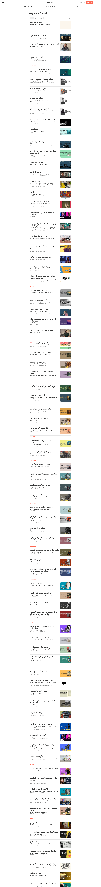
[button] (24, 6)
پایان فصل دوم (33, 704)
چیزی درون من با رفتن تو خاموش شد (42, 386)
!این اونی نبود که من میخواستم (40, 485)
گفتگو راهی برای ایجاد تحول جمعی (41, 79)
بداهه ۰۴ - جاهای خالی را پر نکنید (41, 69)
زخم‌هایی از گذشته (36, 172)
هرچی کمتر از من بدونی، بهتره (40, 637)
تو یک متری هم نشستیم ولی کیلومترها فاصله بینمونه (43, 152)
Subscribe (89, 2)
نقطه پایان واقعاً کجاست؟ (38, 691)
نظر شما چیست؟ (36, 712)
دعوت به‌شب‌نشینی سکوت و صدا (41, 330)
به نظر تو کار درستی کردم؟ (39, 647)
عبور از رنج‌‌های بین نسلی (38, 300)
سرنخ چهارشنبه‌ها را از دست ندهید (41, 680)
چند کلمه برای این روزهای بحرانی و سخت (38, 363)
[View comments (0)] (40, 27)
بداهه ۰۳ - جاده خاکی (37, 142)
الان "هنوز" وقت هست (37, 395)
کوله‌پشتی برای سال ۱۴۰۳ (39, 236)
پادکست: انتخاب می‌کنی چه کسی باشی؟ (44, 768)
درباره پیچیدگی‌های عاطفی (35, 693)
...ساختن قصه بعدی (36, 756)
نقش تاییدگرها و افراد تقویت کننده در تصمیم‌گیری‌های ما (42, 649)
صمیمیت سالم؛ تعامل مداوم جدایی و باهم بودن (40, 466)
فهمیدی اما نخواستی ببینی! (39, 671)
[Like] (30, 62)
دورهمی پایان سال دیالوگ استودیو (41, 452)
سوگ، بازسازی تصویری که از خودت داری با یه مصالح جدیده (42, 387)
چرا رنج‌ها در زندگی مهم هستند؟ (41, 267)
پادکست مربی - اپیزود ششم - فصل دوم (38, 812)
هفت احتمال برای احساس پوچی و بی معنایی (39, 131)
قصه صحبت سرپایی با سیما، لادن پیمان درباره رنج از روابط (42, 781)
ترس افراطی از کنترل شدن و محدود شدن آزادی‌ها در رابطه (42, 639)
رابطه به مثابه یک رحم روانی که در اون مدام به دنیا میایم (42, 411)
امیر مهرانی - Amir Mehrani (38, 25)
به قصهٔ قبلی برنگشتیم (37, 22)
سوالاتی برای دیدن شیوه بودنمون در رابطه (39, 444)
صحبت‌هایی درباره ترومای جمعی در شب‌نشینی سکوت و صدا (43, 174)
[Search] (81, 2)
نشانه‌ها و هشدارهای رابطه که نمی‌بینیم (38, 672)
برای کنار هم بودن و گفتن (35, 332)
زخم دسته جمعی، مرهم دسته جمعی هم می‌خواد (40, 354)
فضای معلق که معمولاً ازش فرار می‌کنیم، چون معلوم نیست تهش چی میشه (44, 397)
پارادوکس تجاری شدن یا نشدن (36, 713)
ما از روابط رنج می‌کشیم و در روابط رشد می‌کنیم (43, 779)
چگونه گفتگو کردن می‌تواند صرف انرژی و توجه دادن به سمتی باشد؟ (43, 100)
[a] (66, 37)
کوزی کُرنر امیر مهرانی (38, 735)
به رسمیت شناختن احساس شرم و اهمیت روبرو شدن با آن (42, 616)
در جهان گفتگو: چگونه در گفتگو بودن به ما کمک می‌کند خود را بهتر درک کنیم (44, 111)
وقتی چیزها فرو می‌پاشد (38, 362)
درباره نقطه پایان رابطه (35, 737)
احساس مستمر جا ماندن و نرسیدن (37, 573)
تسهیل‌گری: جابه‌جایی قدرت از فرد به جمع (44, 799)
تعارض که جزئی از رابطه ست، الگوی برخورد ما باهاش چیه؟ (42, 552)
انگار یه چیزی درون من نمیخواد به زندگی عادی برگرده (43, 320)
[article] (50, 25)
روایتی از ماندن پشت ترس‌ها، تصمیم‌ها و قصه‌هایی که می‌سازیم (43, 758)
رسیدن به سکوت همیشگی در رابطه (37, 155)
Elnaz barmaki (38, 82)
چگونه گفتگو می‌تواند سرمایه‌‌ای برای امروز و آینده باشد (41, 90)
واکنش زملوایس (35, 873)
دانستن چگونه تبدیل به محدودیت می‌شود (38, 875)
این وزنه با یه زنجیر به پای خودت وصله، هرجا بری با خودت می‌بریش (43, 570)
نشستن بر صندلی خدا (37, 560)
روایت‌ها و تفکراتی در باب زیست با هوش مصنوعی (40, 496)
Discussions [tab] (40, 18)
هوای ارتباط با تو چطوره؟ (35, 420)
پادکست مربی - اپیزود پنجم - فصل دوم (38, 834)
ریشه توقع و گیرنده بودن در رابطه (37, 539)
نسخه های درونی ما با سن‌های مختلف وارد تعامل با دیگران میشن (43, 430)
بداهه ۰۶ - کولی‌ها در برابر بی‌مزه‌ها (41, 35)
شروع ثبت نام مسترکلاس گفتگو (36, 46)
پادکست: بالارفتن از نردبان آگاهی (41, 724)
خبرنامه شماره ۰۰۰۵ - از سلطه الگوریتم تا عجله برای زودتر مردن (44, 865)
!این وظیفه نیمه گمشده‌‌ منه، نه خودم (42, 507)
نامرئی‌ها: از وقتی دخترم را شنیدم (41, 602)
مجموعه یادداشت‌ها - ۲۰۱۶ (35, 194)
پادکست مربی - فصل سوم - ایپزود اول (38, 630)
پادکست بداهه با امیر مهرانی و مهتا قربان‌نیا (39, 36)
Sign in (97, 2)
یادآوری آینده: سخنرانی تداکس (40, 257)
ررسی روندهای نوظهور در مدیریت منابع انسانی (43, 247)
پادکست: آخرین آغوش (37, 528)
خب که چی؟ (34, 129)
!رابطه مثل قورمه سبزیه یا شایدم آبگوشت (44, 550)
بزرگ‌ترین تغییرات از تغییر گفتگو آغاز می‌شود (39, 81)
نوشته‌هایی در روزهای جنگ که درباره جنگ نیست (40, 24)
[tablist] (37, 18)
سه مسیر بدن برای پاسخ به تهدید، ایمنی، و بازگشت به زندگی (43, 344)
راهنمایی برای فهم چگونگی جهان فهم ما (38, 770)
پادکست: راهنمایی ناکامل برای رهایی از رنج (43, 475)
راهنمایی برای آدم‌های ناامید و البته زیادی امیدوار (44, 809)
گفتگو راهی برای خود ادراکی (39, 109)
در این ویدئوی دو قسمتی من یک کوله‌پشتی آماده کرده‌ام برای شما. (44, 238)
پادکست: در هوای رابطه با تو (39, 418)
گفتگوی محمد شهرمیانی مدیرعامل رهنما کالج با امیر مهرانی (43, 280)
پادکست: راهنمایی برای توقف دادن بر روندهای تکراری (42, 701)
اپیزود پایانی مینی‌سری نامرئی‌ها (36, 561)
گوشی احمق (34, 842)
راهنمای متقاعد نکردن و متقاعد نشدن (43, 851)
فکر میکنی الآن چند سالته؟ (39, 428)
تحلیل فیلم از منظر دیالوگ (35, 660)
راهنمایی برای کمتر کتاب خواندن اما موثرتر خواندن (42, 746)
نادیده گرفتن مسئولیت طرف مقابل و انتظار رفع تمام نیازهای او (43, 595)
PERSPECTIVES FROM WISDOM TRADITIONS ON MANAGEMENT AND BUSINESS (41, 204)
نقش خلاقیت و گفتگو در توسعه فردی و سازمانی (43, 213)
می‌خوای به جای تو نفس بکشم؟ (40, 593)
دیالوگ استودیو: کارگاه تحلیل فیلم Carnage (41, 657)
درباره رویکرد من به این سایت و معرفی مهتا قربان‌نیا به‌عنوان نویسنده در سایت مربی (43, 683)
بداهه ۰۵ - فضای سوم (37, 57)
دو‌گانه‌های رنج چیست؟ (34, 477)
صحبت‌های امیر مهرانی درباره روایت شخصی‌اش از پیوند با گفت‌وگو (44, 121)
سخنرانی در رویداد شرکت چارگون (37, 249)
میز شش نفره (34, 823)
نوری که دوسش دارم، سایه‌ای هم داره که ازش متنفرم (41, 520)
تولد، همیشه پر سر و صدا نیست (40, 409)
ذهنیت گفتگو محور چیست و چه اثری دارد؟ (44, 832)
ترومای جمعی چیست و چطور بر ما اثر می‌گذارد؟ (40, 302)
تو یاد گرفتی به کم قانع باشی (39, 290)
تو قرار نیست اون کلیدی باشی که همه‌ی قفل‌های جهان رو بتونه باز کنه (43, 613)
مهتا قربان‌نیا (37, 47)
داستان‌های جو (35, 181)
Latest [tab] (31, 18)
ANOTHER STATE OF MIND (40, 202)
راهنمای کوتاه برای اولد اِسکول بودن (42, 864)
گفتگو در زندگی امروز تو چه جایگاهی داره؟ (44, 44)
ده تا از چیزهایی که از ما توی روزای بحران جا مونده (40, 322)
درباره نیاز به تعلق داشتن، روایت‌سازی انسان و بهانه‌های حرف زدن (44, 791)
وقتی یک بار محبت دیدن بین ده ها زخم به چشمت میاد (41, 292)
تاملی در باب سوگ (34, 530)
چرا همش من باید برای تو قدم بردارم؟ (43, 538)
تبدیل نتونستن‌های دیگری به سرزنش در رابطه (39, 509)
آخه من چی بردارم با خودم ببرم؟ (41, 352)
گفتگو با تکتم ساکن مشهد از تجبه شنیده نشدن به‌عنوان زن (42, 585)
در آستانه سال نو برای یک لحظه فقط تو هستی (43, 441)
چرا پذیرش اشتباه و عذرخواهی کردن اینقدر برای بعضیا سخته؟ (43, 375)
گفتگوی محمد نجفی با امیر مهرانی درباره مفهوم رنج (41, 268)
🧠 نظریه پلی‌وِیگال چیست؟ (39, 343)
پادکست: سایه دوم (36, 495)
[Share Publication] (84, 2)
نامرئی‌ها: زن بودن (36, 583)
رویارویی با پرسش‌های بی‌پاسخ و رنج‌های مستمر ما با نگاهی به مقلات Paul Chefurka (43, 727)
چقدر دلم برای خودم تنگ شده (40, 464)
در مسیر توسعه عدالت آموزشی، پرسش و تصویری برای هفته (43, 800)
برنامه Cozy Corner (34, 216)
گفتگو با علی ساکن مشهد (35, 604)
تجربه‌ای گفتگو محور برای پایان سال (37, 453)
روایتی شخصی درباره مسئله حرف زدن (43, 119)
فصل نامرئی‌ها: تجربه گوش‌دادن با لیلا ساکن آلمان (42, 627)
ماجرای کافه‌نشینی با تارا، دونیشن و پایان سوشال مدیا (41, 824)
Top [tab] (35, 18)
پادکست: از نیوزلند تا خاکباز (39, 789)
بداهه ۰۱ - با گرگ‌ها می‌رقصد (39, 309)
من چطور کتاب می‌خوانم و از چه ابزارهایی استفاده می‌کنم (42, 748)
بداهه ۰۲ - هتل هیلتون (37, 162)
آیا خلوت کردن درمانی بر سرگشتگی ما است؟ (43, 884)
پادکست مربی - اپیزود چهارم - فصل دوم (38, 853)
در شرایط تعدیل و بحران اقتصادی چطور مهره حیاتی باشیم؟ (43, 277)
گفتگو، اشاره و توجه (36, 98)
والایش (32, 192)
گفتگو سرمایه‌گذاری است (39, 89)
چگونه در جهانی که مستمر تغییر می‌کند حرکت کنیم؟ (43, 225)
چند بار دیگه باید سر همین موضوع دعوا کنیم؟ (43, 518)
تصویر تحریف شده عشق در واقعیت (37, 487)
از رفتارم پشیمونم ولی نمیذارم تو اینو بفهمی (42, 372)
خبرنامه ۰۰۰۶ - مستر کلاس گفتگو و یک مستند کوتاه (41, 843)
